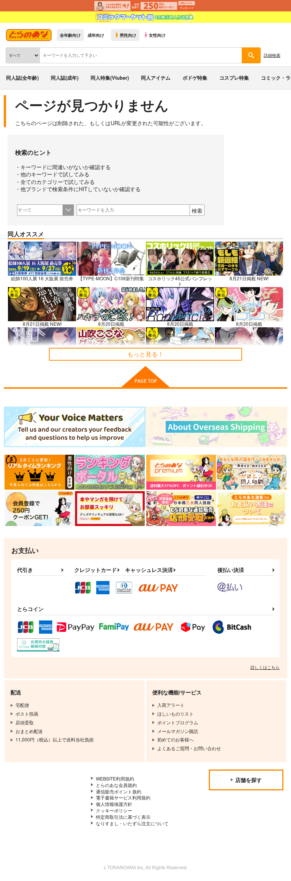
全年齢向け (70, 35)
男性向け (128, 35)
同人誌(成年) (64, 77)
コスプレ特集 (234, 77)
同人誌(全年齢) (22, 77)
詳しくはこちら (265, 667)
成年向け (96, 35)
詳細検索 (272, 55)
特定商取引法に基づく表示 (123, 816)
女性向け (157, 35)
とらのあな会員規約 (116, 785)
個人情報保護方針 (114, 804)
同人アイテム (156, 77)
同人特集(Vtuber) (110, 77)
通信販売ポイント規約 (118, 791)
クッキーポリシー (114, 810)
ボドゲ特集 (195, 77)
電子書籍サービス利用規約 (123, 797)
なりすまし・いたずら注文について (132, 823)
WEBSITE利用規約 (115, 778)
